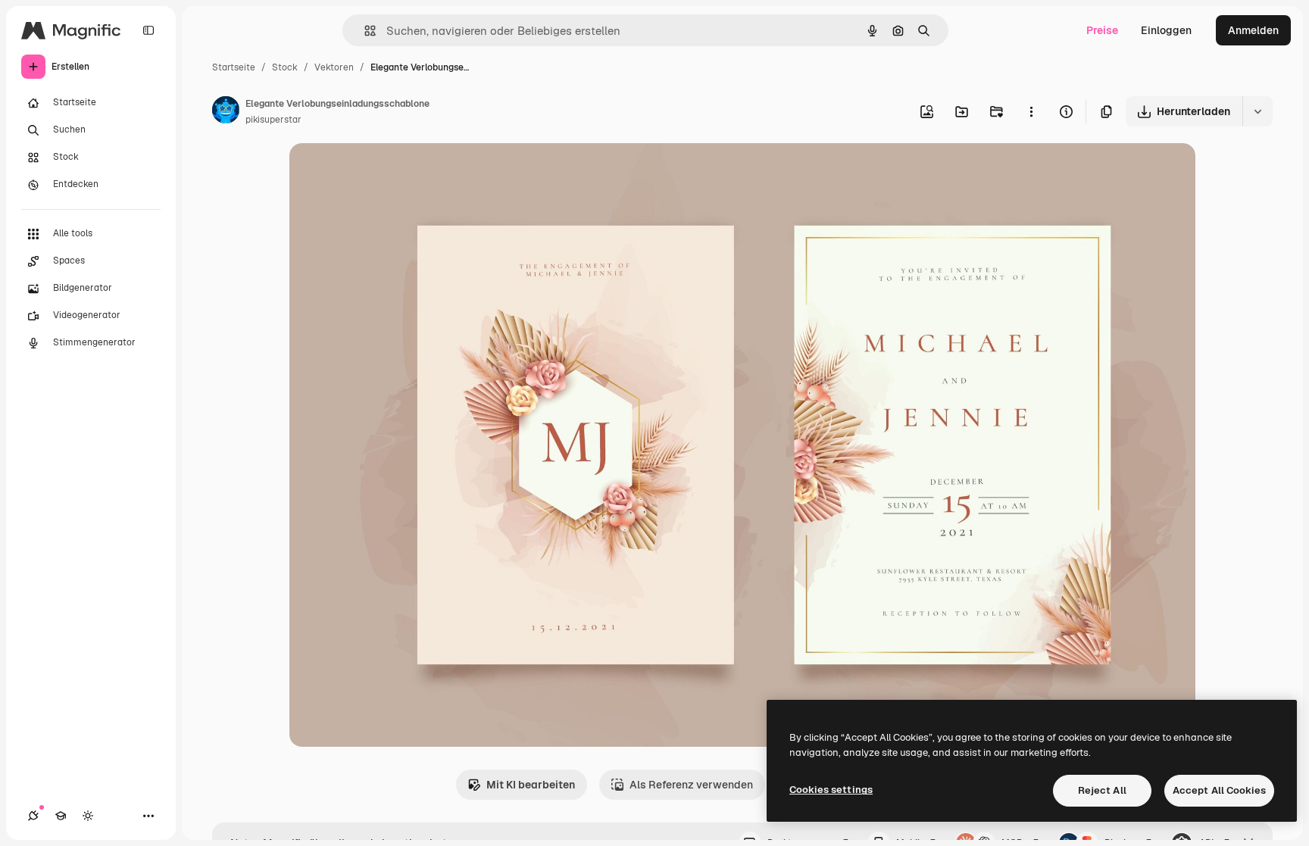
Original (386, 172)
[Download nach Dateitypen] (1257, 111)
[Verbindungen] (33, 816)
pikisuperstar (273, 120)
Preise (1102, 30)
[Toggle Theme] (88, 816)
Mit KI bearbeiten (530, 784)
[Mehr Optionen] (1031, 111)
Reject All (1102, 790)
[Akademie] (60, 816)
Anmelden (1253, 30)
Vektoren (334, 67)
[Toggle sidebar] (148, 30)
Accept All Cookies (1219, 790)
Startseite (233, 67)
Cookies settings (831, 789)
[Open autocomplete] (364, 30)
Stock (285, 67)
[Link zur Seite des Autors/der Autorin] (225, 112)
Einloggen (1166, 30)
